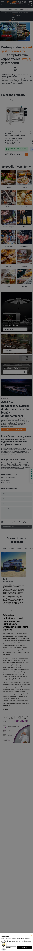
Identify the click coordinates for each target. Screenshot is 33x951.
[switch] (3, 949)
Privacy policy (28, 935)
